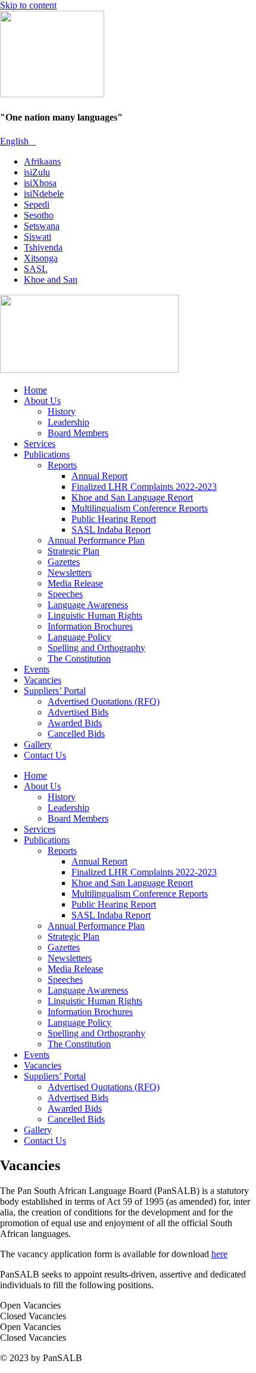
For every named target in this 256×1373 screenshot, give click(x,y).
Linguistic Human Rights (95, 615)
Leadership (68, 422)
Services (39, 444)
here (219, 1254)
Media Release (75, 583)
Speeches (65, 594)
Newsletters (70, 572)
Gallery (38, 744)
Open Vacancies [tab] (30, 1305)
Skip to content (28, 5)
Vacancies (42, 680)
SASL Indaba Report (111, 529)
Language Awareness (88, 605)
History (62, 411)
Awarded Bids (75, 723)
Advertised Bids (78, 712)
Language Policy (79, 637)
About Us (42, 401)
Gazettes (64, 562)
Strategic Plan (73, 551)
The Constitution (79, 658)
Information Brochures (90, 626)
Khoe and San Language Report (132, 497)
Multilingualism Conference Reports (139, 508)
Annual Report (99, 476)
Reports (62, 465)
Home (35, 390)
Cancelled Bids (76, 734)
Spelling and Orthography (96, 648)
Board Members (78, 433)
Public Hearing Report (113, 519)
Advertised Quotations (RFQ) (104, 701)
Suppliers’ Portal (55, 691)
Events (36, 669)
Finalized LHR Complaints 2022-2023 (144, 487)
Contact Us (45, 755)
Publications (47, 454)
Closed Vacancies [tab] (33, 1316)
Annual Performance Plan (96, 540)
